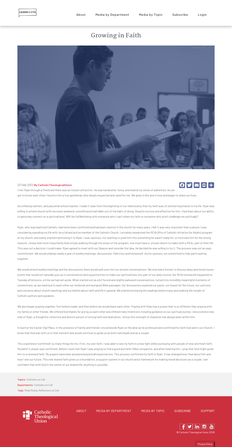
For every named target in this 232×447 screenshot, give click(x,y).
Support (208, 411)
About (81, 411)
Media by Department (113, 411)
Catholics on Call (35, 379)
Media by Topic (153, 411)
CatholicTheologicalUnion (55, 185)
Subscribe (182, 411)
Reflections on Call (49, 390)
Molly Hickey (31, 390)
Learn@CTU (32, 13)
